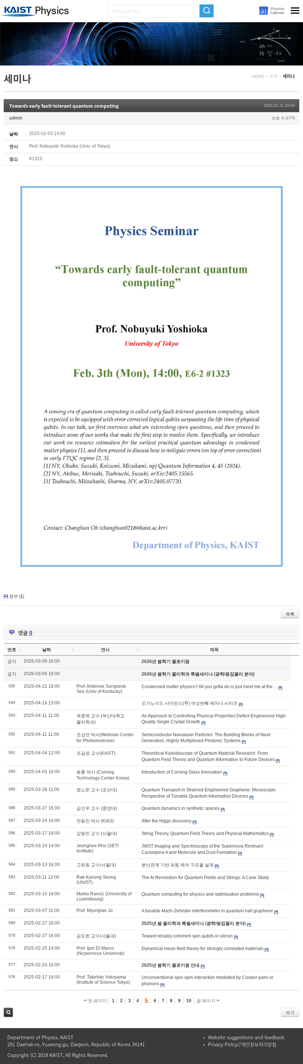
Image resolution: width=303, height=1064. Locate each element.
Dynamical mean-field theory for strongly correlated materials (202, 948)
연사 (105, 649)
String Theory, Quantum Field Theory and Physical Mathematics (205, 833)
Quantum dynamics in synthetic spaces (180, 808)
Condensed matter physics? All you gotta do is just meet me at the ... (209, 686)
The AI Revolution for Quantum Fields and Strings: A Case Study (205, 877)
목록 (290, 614)
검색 (8, 1012)
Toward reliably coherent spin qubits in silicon (187, 936)
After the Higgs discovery (166, 821)
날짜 (46, 649)
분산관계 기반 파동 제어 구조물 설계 (178, 865)
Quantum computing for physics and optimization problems (200, 894)
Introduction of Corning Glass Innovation (182, 772)
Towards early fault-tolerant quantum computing (64, 105)
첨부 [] (16, 596)
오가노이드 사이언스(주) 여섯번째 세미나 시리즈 (190, 703)
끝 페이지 (207, 1000)
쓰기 (290, 1012)
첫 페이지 (97, 1000)
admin (15, 118)
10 (188, 1000)
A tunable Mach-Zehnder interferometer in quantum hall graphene (207, 910)
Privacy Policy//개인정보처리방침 (242, 1044)
